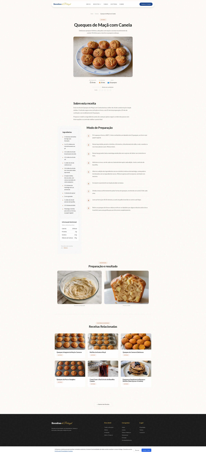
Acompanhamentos (127, 440)
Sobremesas (125, 435)
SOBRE (122, 4)
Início (92, 13)
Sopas (123, 427)
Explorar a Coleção (146, 4)
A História (106, 432)
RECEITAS (96, 4)
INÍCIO (88, 4)
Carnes (124, 430)
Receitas (62, 4)
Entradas (124, 437)
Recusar (137, 450)
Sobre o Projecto (108, 435)
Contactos (142, 432)
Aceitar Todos (146, 450)
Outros (97, 13)
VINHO (106, 4)
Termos (141, 430)
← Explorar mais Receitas (103, 404)
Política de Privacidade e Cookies (64, 451)
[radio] (99, 90)
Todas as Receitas (108, 427)
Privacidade (142, 427)
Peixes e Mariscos (126, 432)
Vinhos (106, 430)
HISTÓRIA (114, 4)
